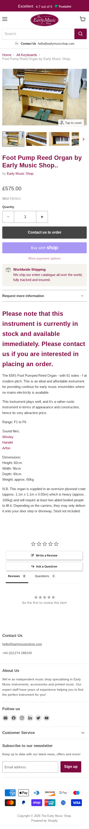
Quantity (8, 207)
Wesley (7, 437)
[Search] (80, 34)
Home (6, 55)
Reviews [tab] (14, 576)
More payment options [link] (44, 258)
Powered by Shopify (44, 820)
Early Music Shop (20, 173)
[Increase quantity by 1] (42, 217)
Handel (7, 442)
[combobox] (38, 34)
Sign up (71, 767)
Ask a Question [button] (46, 566)
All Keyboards (26, 55)
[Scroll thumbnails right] (82, 139)
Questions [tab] (42, 576)
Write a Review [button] (47, 555)
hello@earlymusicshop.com (22, 644)
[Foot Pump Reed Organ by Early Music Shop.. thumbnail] (13, 139)
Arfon (6, 448)
